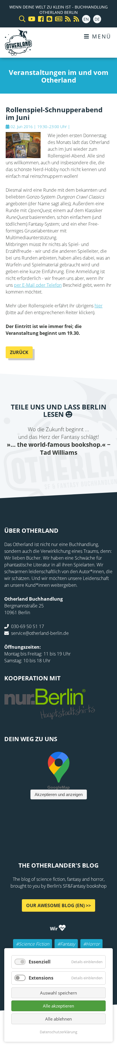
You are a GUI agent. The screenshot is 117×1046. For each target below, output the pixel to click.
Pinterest (92, 468)
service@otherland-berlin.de (40, 633)
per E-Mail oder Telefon (38, 285)
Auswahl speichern (58, 993)
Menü (100, 36)
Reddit (58, 468)
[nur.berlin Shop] (49, 716)
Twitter (35, 468)
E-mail (47, 468)
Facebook (24, 468)
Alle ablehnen (58, 1019)
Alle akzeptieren (58, 1006)
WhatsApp (69, 468)
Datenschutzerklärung (58, 1031)
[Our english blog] (48, 19)
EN (86, 19)
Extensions (41, 978)
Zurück (19, 352)
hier (99, 306)
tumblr (81, 468)
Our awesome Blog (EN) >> (58, 905)
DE (97, 19)
